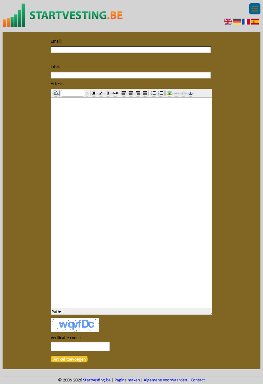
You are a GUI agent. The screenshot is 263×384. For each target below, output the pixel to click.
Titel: (55, 66)
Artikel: (57, 83)
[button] (55, 93)
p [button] (63, 312)
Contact (198, 380)
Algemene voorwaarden (165, 380)
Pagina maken (127, 380)
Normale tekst (73, 93)
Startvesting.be (97, 380)
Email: (56, 41)
